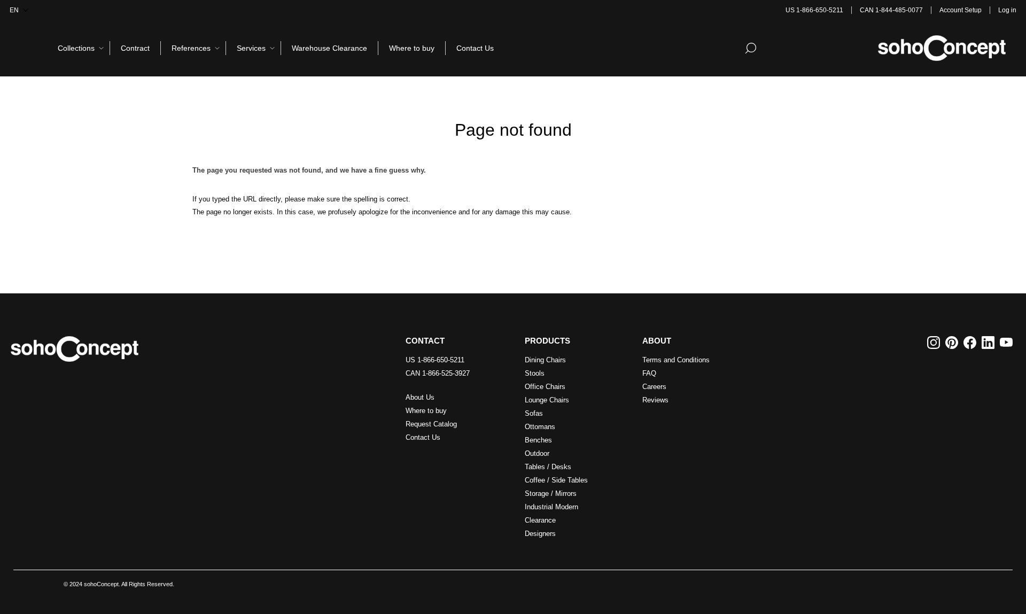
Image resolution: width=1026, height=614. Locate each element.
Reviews (655, 400)
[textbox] (705, 48)
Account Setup (960, 10)
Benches (538, 440)
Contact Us (423, 437)
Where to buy (426, 411)
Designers (540, 534)
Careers (654, 387)
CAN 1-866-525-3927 (438, 373)
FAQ (649, 373)
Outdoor (537, 453)
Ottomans (540, 427)
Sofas (534, 413)
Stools (535, 373)
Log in (1007, 10)
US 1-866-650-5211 (814, 10)
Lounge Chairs (547, 400)
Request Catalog (431, 424)
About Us (420, 397)
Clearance (540, 520)
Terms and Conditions (676, 360)
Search (751, 48)
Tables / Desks (548, 467)
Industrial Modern (551, 507)
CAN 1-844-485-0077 (891, 10)
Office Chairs (545, 387)
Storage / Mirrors (551, 493)
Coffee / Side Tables (556, 480)
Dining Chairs (545, 360)
